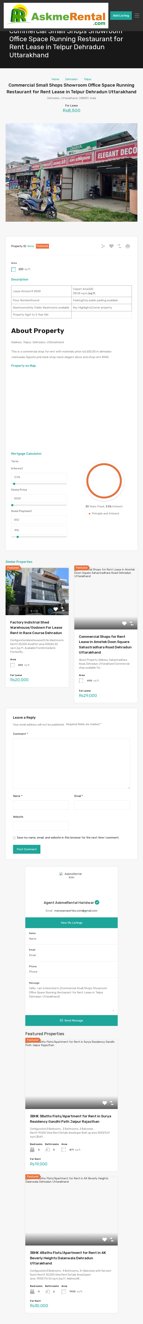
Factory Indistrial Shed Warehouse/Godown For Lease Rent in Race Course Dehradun (36, 627)
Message (34, 983)
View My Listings (71, 922)
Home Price (19, 489)
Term (14, 461)
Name (17, 796)
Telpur (87, 79)
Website (18, 816)
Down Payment (21, 511)
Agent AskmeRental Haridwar (69, 902)
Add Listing (121, 15)
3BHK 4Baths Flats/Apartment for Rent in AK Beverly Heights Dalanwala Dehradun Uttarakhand (68, 1258)
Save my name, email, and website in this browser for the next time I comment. (68, 837)
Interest (17, 468)
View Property (37, 605)
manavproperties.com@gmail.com (75, 910)
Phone (33, 966)
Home (55, 79)
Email (78, 796)
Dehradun (71, 79)
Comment (20, 734)
